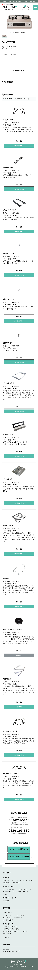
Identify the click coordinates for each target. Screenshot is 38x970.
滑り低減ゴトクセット (11, 774)
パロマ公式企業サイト (10, 951)
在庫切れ (19, 655)
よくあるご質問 (8, 920)
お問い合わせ (7, 933)
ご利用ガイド (7, 912)
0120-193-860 (19, 830)
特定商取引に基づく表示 (11, 929)
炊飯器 (31, 880)
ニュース (6, 937)
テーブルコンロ (8, 880)
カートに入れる (19, 145)
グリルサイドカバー (10, 210)
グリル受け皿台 (8, 383)
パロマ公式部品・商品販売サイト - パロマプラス (9, 7)
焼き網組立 (7, 679)
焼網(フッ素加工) (9, 525)
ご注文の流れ (19, 915)
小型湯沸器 (6, 882)
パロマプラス (19, 962)
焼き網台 (6, 578)
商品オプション (8, 887)
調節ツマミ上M (8, 253)
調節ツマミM (7, 343)
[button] (9, 54)
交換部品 (6, 878)
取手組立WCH (8, 434)
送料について (18, 918)
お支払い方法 (7, 918)
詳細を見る (19, 141)
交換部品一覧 (17, 70)
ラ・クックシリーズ (9, 889)
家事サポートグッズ (10, 898)
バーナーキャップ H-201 (12, 629)
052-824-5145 (19, 820)
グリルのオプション (9, 892)
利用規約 (25, 931)
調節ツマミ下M (8, 299)
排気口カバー (8, 168)
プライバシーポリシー (10, 926)
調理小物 (6, 900)
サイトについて (8, 924)
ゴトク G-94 (8, 120)
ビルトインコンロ (21, 880)
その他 (5, 894)
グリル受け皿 (8, 479)
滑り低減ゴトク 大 (10, 731)
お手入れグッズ (23, 892)
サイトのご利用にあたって (11, 931)
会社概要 (6, 949)
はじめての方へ (8, 915)
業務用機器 (16, 882)
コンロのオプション (24, 889)
